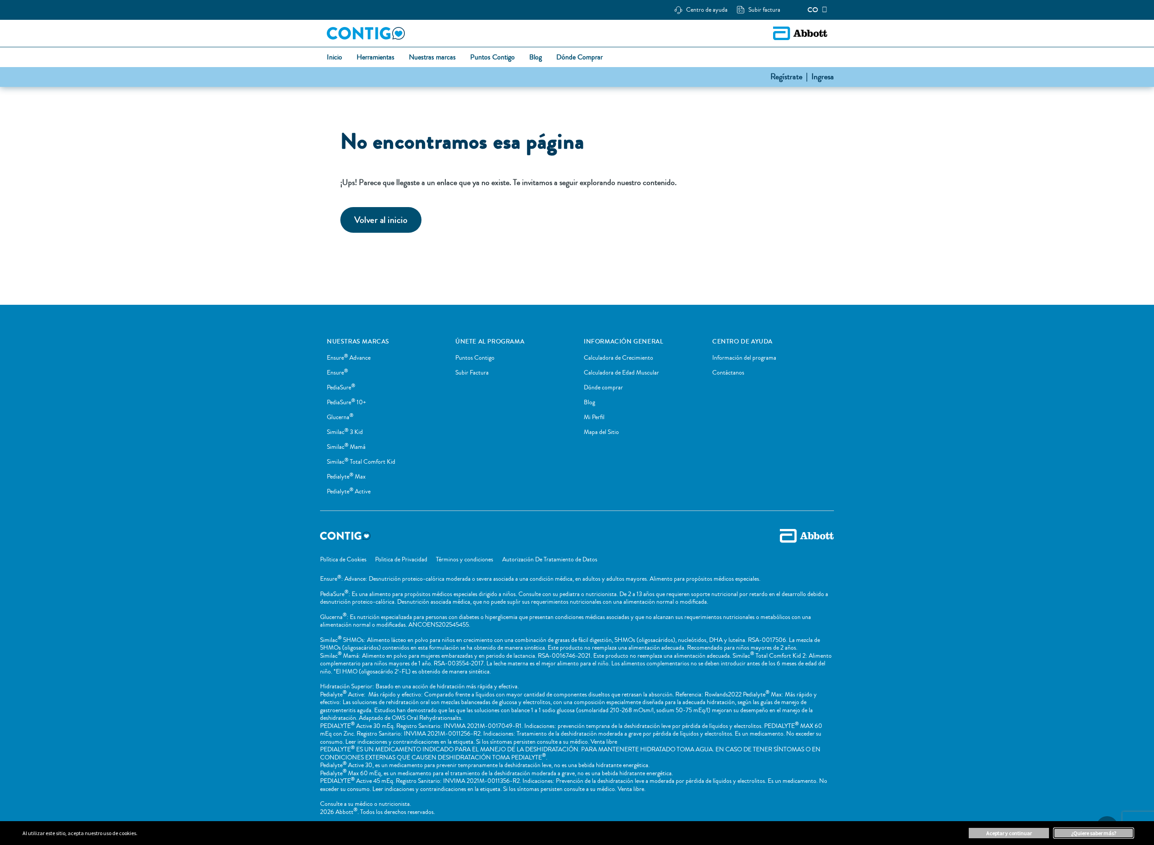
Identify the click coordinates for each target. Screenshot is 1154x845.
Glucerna (340, 417)
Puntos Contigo (475, 357)
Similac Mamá (346, 447)
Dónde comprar (603, 387)
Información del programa (744, 357)
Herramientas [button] (375, 57)
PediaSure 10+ (346, 402)
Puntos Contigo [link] (492, 57)
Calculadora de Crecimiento (618, 357)
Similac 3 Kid (345, 432)
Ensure (337, 372)
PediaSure (341, 387)
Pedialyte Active (349, 491)
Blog (589, 402)
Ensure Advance (349, 357)
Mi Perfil (594, 417)
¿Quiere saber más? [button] (1093, 833)
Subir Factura (472, 372)
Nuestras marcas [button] (432, 57)
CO (812, 9)
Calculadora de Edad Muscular (621, 372)
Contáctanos (728, 372)
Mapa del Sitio (601, 432)
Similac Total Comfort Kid (361, 461)
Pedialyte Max (346, 476)
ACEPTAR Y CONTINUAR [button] (1009, 833)
